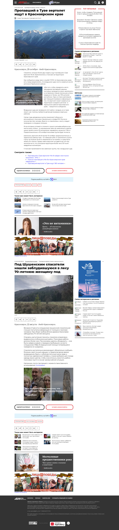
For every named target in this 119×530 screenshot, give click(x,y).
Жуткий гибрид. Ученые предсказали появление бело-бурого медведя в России (93, 309)
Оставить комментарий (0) (59, 170)
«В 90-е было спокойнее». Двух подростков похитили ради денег (92, 66)
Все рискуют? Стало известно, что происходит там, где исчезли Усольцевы (46, 389)
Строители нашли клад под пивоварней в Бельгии (90, 120)
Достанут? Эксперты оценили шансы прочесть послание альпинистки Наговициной (93, 80)
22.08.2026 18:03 (19, 261)
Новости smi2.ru (21, 256)
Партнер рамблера (43, 523)
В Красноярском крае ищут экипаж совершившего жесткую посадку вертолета (31, 211)
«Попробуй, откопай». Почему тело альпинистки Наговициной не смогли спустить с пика (93, 334)
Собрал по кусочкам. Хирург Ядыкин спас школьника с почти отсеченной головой (93, 303)
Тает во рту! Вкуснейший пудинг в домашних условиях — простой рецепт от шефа (93, 55)
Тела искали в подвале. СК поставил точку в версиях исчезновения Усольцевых (30, 448)
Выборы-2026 (46, 498)
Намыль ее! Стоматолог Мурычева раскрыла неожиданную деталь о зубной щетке (93, 321)
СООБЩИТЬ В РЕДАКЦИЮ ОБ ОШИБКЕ (62, 498)
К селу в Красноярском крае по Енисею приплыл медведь (89, 43)
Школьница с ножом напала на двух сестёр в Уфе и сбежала (92, 108)
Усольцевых (40, 365)
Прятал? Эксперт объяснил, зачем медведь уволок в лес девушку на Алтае (93, 61)
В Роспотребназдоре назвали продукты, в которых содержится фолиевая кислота (89, 36)
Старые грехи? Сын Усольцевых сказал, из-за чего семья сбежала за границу (61, 436)
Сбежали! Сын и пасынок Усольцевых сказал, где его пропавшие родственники (30, 442)
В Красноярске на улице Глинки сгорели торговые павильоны (90, 28)
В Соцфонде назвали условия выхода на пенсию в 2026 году (93, 114)
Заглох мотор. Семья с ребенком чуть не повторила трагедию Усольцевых (61, 442)
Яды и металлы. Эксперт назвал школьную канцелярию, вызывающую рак (92, 327)
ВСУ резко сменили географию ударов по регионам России (91, 96)
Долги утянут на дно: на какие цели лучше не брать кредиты (92, 102)
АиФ (26, 60)
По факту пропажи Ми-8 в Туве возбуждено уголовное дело (31, 199)
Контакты (30, 498)
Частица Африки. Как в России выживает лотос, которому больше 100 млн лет (93, 86)
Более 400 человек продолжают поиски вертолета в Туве (61, 205)
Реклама (37, 498)
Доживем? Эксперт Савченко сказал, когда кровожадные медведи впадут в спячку (89, 21)
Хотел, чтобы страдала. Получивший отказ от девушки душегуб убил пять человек (89, 14)
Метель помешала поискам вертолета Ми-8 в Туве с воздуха (31, 205)
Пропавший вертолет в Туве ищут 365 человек (46, 163)
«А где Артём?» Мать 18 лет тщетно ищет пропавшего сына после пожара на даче (93, 73)
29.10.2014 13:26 (19, 7)
